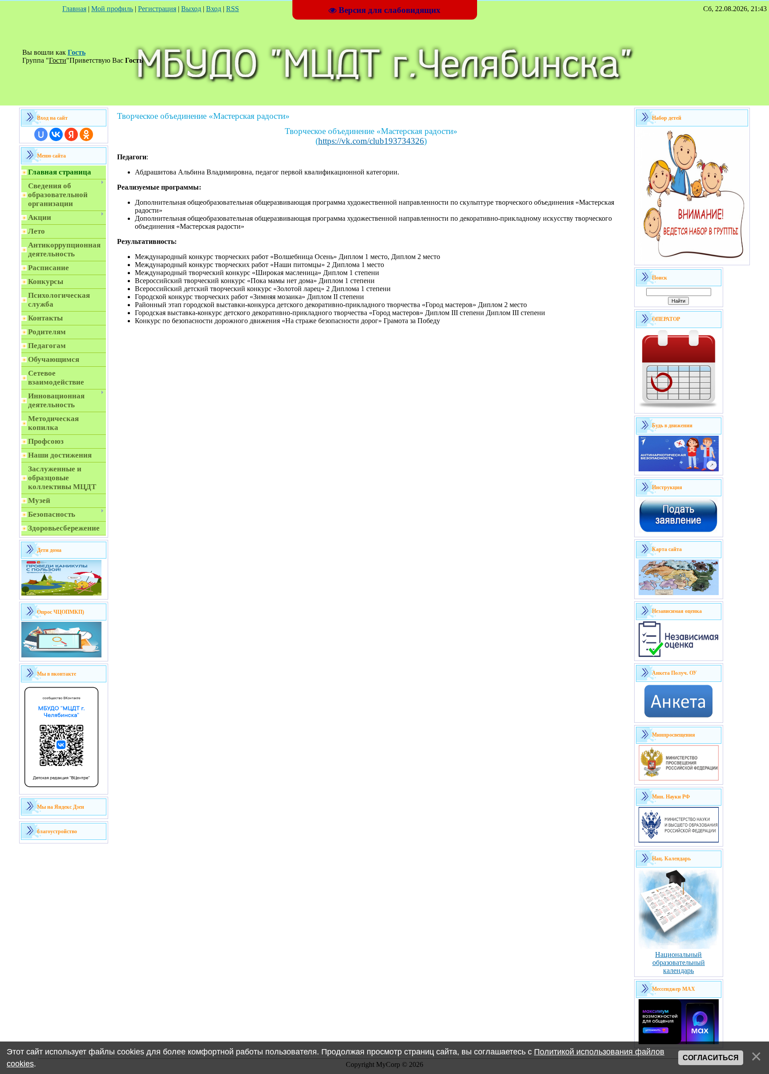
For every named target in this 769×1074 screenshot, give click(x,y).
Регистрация (157, 8)
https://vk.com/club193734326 (371, 141)
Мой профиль (112, 8)
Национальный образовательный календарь (678, 962)
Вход (213, 8)
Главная (74, 8)
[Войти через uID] (41, 134)
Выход (191, 8)
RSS (232, 8)
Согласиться (711, 1058)
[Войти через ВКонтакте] (56, 134)
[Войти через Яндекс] (71, 134)
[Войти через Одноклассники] (86, 134)
